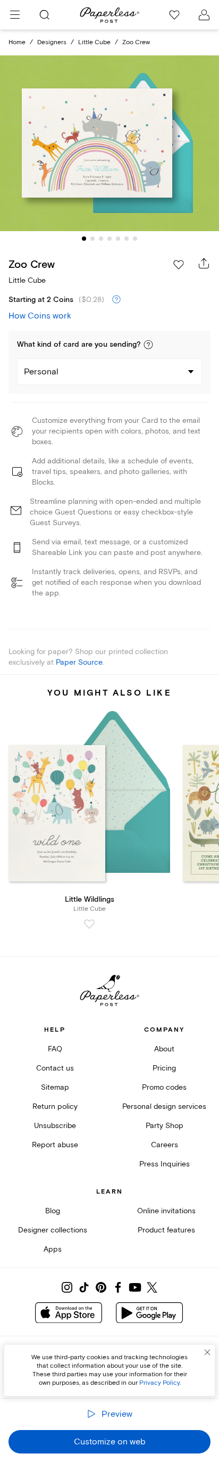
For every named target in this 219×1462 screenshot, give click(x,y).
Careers (164, 1144)
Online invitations (166, 1210)
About (164, 1048)
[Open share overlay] (204, 263)
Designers (51, 42)
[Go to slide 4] (109, 238)
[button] (148, 344)
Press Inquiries (164, 1164)
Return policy (55, 1106)
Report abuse (55, 1144)
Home (17, 42)
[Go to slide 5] (118, 238)
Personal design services (164, 1106)
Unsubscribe (55, 1125)
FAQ (55, 1048)
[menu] (15, 15)
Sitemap (55, 1087)
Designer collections (52, 1230)
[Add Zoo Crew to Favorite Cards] (178, 264)
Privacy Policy (159, 1383)
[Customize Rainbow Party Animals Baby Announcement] (109, 144)
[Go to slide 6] (126, 238)
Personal (41, 371)
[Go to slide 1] (84, 238)
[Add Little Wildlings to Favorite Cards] (89, 924)
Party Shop (164, 1125)
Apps (53, 1249)
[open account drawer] (204, 15)
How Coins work (40, 316)
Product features (166, 1230)
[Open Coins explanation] (116, 300)
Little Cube (94, 42)
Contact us (55, 1068)
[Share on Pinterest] (101, 1287)
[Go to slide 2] (92, 238)
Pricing (164, 1068)
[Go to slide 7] (135, 238)
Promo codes (164, 1087)
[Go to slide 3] (101, 238)
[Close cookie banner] (207, 1352)
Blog (52, 1210)
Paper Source (79, 662)
